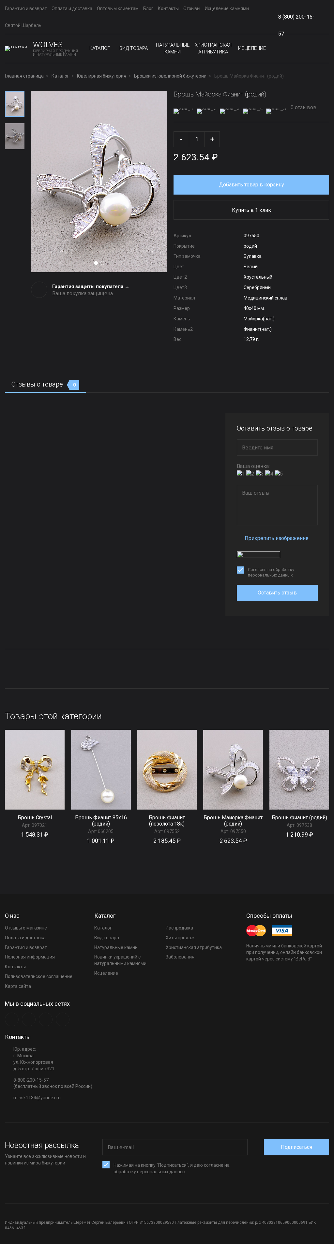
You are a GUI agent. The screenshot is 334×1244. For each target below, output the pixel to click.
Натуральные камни (173, 48)
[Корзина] (324, 48)
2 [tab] (102, 263)
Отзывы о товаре (43, 384)
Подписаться (296, 1147)
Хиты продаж (180, 937)
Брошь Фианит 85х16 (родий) (101, 820)
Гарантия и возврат (26, 8)
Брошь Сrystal (35, 817)
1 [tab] (96, 263)
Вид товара (133, 48)
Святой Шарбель (23, 25)
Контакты (168, 8)
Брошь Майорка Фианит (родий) (233, 820)
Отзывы (191, 8)
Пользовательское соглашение (38, 976)
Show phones (321, 17)
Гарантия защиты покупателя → (90, 286)
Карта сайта (18, 986)
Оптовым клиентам (118, 8)
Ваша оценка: (253, 466)
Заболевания (180, 956)
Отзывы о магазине (26, 927)
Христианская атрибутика (213, 48)
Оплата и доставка (72, 8)
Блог (148, 8)
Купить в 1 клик (251, 210)
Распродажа (179, 927)
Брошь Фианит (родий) (299, 817)
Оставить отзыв (277, 593)
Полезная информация (30, 956)
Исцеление (252, 48)
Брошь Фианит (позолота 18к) (167, 820)
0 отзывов (302, 107)
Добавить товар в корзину (251, 185)
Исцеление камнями (227, 8)
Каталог (99, 48)
